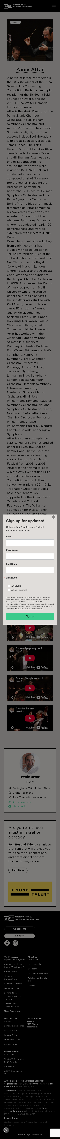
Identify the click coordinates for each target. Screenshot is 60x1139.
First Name (12, 550)
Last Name (11, 564)
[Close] (53, 517)
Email (9, 536)
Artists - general (19, 590)
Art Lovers (16, 585)
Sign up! (30, 616)
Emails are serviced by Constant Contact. (29, 608)
